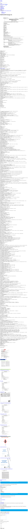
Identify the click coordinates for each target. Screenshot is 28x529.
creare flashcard (6, 4)
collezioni (4, 6)
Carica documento (2, 4)
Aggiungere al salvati (8, 10)
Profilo (1, 9)
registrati (1, 485)
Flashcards (1, 6)
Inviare (3, 528)
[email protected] (2, 68)
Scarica (1, 480)
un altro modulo (7, 513)
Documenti (1, 499)
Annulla (1, 528)
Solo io (2, 491)
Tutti (1, 490)
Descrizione (2, 487)
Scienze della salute (4, 12)
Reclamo (1, 502)
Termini (3, 503)
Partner (3, 502)
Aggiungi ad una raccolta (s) (3, 10)
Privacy (1, 503)
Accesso (1, 3)
